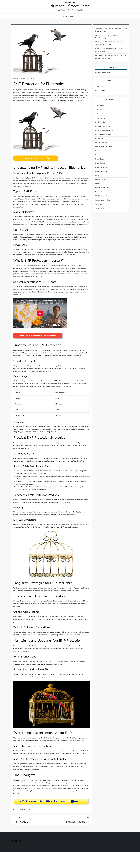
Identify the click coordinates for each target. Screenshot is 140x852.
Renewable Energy (101, 179)
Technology (99, 204)
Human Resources (101, 167)
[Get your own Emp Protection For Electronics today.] (38, 336)
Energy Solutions (101, 143)
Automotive (99, 114)
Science (98, 184)
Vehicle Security (100, 208)
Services (73, 16)
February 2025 (100, 91)
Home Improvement (102, 155)
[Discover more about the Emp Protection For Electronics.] (36, 158)
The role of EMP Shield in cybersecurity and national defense (111, 29)
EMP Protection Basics (103, 134)
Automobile (99, 110)
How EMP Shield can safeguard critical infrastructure (108, 50)
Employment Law (101, 138)
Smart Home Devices (102, 200)
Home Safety (99, 159)
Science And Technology (103, 192)
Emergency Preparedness (104, 130)
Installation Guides (101, 171)
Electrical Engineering (102, 126)
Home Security (100, 163)
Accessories (99, 106)
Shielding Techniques (102, 196)
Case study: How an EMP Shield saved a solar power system (109, 36)
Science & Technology (22, 809)
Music (97, 175)
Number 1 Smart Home (70, 5)
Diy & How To (100, 122)
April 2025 (99, 87)
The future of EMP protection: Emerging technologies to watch (109, 43)
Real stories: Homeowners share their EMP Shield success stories (110, 56)
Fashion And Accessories (104, 147)
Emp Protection (66, 98)
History (97, 151)
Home (65, 16)
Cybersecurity (100, 118)
